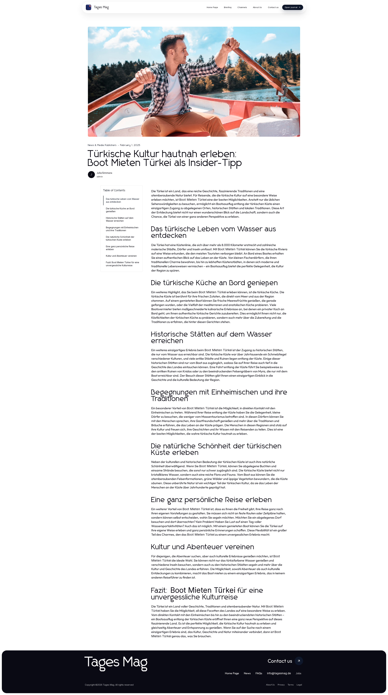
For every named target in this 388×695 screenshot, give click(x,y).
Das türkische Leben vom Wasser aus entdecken (122, 200)
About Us (270, 684)
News (247, 673)
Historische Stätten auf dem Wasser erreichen (119, 219)
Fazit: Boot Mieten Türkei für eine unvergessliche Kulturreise (122, 264)
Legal (299, 684)
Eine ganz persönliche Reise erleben (120, 248)
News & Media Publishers (102, 145)
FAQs (259, 673)
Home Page (232, 673)
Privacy (281, 684)
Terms (291, 684)
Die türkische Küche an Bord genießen (120, 210)
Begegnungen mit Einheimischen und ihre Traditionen (122, 229)
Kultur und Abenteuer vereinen (121, 256)
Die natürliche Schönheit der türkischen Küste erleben (120, 238)
